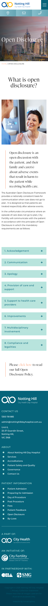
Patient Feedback (17, 510)
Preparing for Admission (20, 493)
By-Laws (12, 518)
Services (12, 457)
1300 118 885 (8, 417)
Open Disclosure (16, 514)
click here (25, 365)
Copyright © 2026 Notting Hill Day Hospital (24, 588)
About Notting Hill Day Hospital (24, 452)
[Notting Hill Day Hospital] (16, 5)
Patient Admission (17, 489)
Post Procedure (16, 501)
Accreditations (15, 461)
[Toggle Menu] (44, 5)
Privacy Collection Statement (25, 590)
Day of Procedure (17, 497)
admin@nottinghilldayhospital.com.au (22, 422)
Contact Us (13, 474)
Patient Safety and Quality (21, 465)
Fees (10, 506)
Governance (14, 469)
